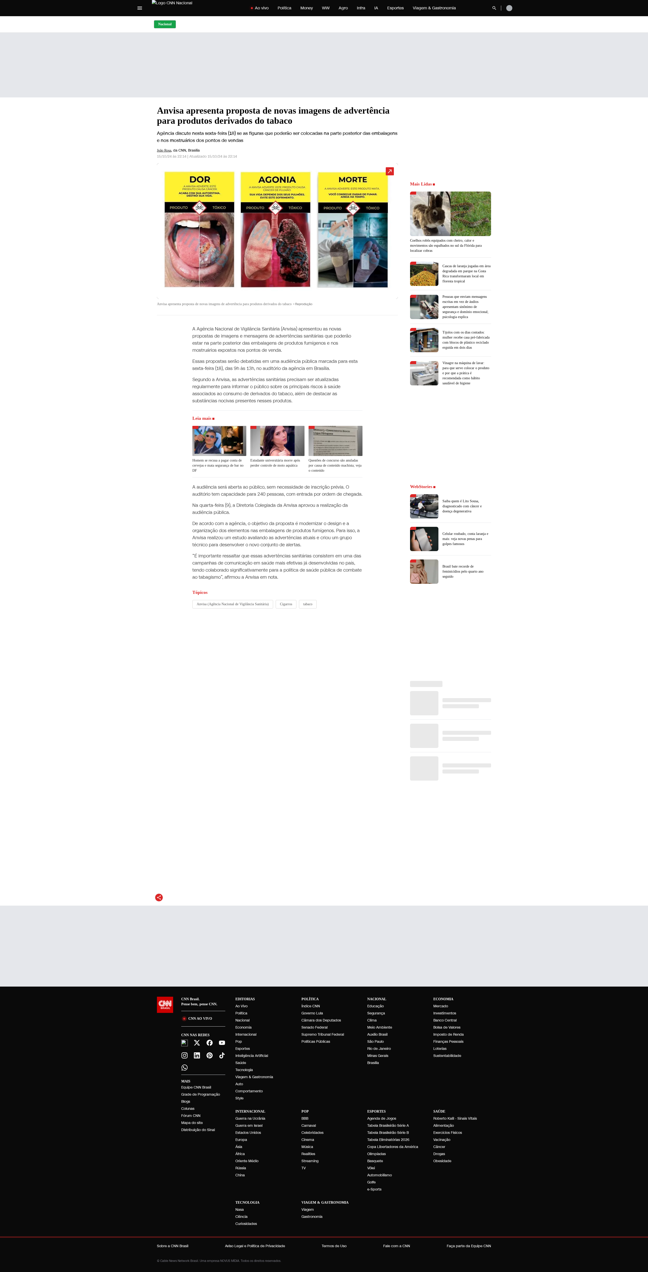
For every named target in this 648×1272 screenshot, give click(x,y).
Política (284, 8)
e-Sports (374, 1189)
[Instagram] (184, 1055)
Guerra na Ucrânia (250, 1118)
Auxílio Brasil (377, 1034)
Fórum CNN (190, 1115)
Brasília (373, 1062)
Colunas (187, 1108)
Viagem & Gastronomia (434, 8)
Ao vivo (262, 8)
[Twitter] (197, 1043)
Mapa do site (192, 1122)
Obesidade (442, 1161)
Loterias (440, 1048)
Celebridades (312, 1132)
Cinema (307, 1139)
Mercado (440, 1006)
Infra (361, 8)
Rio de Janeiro (379, 1048)
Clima (372, 1020)
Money (306, 8)
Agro (343, 8)
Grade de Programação (200, 1094)
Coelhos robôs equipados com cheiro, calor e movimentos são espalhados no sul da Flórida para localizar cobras (446, 246)
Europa (241, 1139)
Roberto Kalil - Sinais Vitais (455, 1118)
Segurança (376, 1013)
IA (376, 8)
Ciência (241, 1216)
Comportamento (249, 1091)
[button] (277, 237)
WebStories (421, 486)
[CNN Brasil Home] (183, 8)
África (240, 1154)
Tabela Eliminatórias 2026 (388, 1139)
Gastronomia (311, 1216)
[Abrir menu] (140, 8)
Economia (243, 1027)
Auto (239, 1084)
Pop (238, 1041)
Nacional (242, 1020)
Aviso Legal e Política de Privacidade (255, 1246)
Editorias (245, 999)
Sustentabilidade (447, 1055)
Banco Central (445, 1020)
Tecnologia (244, 1070)
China (240, 1175)
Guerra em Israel (248, 1125)
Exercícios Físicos (447, 1132)
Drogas (439, 1154)
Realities (308, 1154)
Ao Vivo (241, 1006)
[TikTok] (222, 1055)
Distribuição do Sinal (198, 1130)
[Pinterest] (209, 1055)
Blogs (185, 1101)
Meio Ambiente (379, 1027)
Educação (375, 1006)
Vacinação (441, 1139)
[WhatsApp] (184, 1068)
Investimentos (444, 1013)
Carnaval (308, 1125)
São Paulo (375, 1041)
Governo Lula (312, 1013)
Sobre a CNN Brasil (172, 1246)
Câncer (439, 1146)
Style (239, 1098)
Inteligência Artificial (251, 1055)
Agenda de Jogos (381, 1118)
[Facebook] (209, 1043)
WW (326, 8)
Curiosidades (246, 1223)
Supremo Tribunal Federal (322, 1034)
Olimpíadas (376, 1154)
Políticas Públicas (315, 1041)
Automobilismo (379, 1175)
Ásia (238, 1146)
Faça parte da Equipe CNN (469, 1246)
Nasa (239, 1209)
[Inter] (184, 1043)
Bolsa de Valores (446, 1027)
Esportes (395, 8)
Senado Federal (314, 1027)
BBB (304, 1118)
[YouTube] (222, 1043)
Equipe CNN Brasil (196, 1087)
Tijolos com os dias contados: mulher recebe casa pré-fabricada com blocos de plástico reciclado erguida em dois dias (466, 339)
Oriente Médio (246, 1161)
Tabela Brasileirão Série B (388, 1132)
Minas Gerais (377, 1055)
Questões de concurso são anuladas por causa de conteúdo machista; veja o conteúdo (335, 465)
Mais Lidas (421, 183)
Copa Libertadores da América (392, 1146)
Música (307, 1146)
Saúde (240, 1062)
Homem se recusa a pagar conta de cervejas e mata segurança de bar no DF (218, 465)
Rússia (240, 1168)
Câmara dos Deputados (321, 1020)
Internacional (245, 1034)
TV (303, 1168)
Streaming (309, 1161)
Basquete (375, 1161)
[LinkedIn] (197, 1055)
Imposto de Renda (448, 1034)
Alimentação (443, 1125)
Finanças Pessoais (448, 1041)
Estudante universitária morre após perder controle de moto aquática (275, 462)
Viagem (307, 1209)
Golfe (371, 1182)
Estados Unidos (248, 1132)
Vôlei (371, 1168)
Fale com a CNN (396, 1246)
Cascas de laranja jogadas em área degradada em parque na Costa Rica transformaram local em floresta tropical (466, 273)
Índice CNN (310, 1006)
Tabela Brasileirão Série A (388, 1125)
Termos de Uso (334, 1246)
